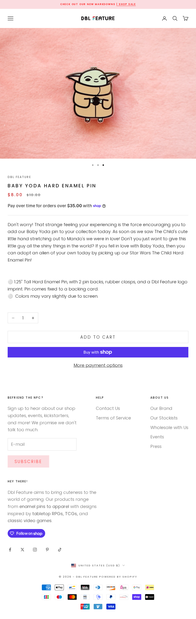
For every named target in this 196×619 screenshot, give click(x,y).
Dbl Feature (19, 177)
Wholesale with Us (169, 427)
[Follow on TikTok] (59, 549)
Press (156, 446)
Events (157, 437)
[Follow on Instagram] (35, 549)
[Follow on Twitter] (22, 549)
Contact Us (108, 408)
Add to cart (98, 337)
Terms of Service (113, 418)
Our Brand (161, 408)
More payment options (98, 365)
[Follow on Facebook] (10, 549)
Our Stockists (164, 418)
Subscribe (28, 461)
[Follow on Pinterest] (47, 549)
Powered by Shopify (118, 577)
